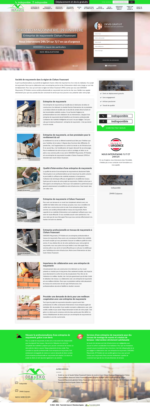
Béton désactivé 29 (100, 8)
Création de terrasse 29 (59, 8)
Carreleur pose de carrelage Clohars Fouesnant (101, 377)
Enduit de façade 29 (139, 8)
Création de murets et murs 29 (119, 8)
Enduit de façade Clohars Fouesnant (76, 382)
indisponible (24, 2)
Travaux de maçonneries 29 (47, 8)
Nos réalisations (49, 52)
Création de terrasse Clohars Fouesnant (102, 380)
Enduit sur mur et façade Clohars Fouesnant (72, 375)
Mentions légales (78, 405)
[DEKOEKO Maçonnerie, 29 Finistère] (16, 8)
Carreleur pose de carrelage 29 (89, 8)
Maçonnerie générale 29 (70, 8)
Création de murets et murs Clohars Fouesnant (100, 375)
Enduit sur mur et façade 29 (130, 8)
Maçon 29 (79, 8)
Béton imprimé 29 (109, 8)
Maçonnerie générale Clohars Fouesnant (77, 380)
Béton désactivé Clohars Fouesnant (76, 377)
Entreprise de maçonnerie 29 (35, 8)
